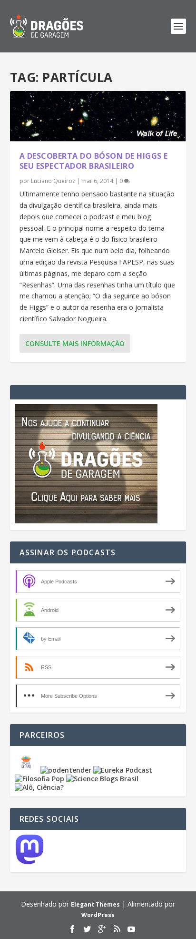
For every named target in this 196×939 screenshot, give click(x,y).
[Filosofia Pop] (39, 778)
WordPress (98, 915)
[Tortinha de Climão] (27, 770)
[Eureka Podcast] (122, 770)
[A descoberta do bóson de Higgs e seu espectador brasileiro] (98, 116)
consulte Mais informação (75, 343)
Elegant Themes (95, 904)
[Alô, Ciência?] (39, 787)
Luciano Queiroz (53, 181)
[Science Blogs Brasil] (102, 778)
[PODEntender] (65, 770)
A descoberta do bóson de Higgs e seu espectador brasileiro (94, 161)
